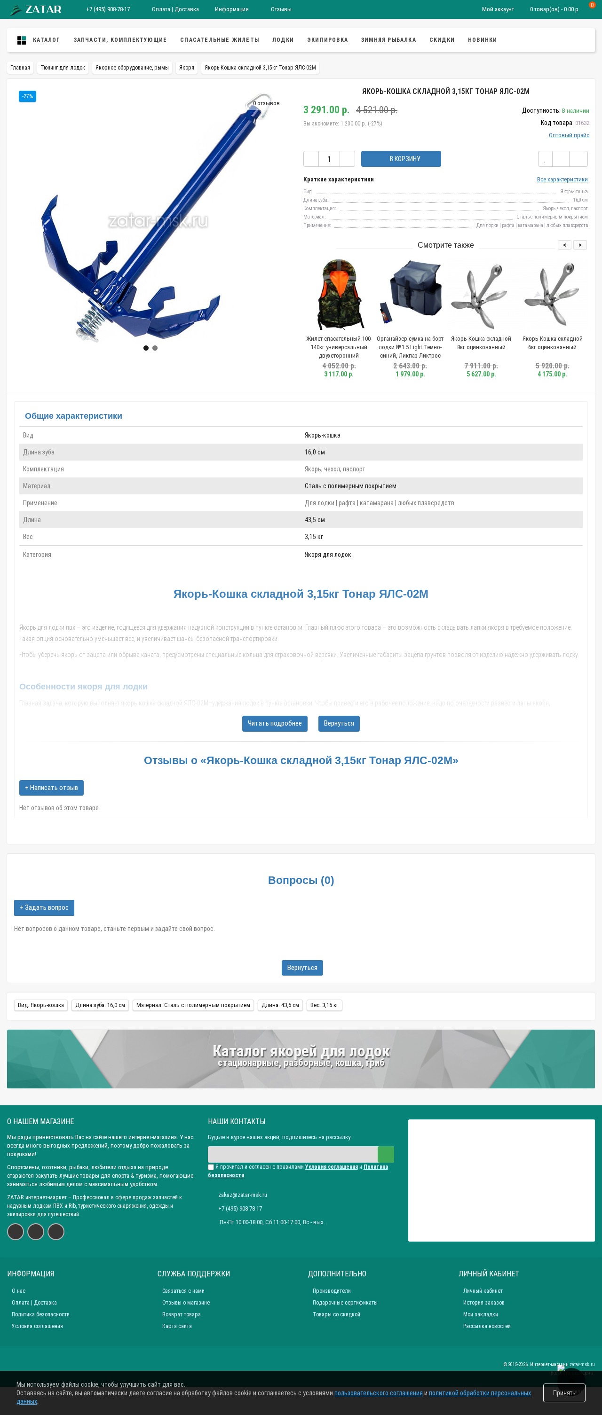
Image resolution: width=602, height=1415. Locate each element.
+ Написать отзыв (51, 787)
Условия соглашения (37, 1326)
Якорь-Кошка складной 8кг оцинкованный (481, 343)
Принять (564, 1393)
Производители (332, 1291)
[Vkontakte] (15, 1231)
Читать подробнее (275, 723)
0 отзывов (266, 103)
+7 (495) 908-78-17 (108, 9)
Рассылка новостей (487, 1326)
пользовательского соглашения (378, 1393)
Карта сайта (177, 1326)
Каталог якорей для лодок (301, 1050)
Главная (20, 67)
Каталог (46, 40)
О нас (18, 1291)
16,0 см (315, 452)
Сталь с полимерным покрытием (350, 486)
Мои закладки (480, 1314)
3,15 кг (314, 536)
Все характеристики (562, 179)
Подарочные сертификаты (345, 1302)
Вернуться (339, 723)
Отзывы (280, 9)
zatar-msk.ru (582, 1364)
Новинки (482, 40)
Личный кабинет (483, 1291)
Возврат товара (181, 1314)
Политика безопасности (41, 1314)
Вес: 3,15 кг (324, 1004)
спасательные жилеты (219, 40)
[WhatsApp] (35, 1231)
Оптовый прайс (569, 135)
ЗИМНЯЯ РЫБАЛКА (388, 40)
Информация (232, 9)
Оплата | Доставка (174, 9)
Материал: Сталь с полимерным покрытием (193, 1004)
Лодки (283, 40)
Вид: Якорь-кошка (41, 1004)
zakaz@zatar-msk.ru (242, 1194)
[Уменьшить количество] (311, 159)
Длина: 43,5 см (280, 1004)
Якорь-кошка (323, 435)
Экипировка (327, 40)
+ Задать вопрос (44, 907)
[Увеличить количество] (347, 159)
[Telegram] (56, 1231)
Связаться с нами (183, 1291)
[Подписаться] (386, 1154)
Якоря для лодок (328, 554)
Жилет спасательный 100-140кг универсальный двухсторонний (339, 347)
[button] (146, 348)
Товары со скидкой (336, 1314)
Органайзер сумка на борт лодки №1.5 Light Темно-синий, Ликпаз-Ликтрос (410, 347)
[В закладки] (545, 159)
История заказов (484, 1302)
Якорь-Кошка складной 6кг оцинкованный (553, 343)
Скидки (442, 40)
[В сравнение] (561, 159)
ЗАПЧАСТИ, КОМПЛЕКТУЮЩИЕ (120, 40)
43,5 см (315, 520)
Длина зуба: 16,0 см (100, 1004)
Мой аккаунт (498, 9)
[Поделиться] (578, 159)
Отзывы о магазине (186, 1302)
